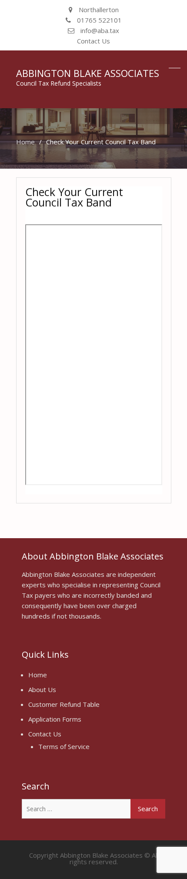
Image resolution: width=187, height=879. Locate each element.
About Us (42, 689)
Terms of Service (64, 746)
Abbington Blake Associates (87, 73)
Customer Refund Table (64, 704)
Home (37, 674)
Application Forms (54, 719)
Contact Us (93, 41)
